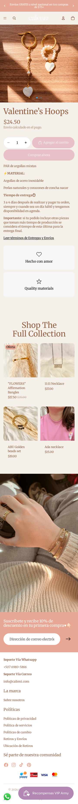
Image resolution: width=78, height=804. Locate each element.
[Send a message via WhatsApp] (7, 797)
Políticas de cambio (17, 732)
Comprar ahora (39, 155)
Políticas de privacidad (19, 718)
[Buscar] (14, 18)
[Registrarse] (68, 639)
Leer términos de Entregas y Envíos (28, 238)
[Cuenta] (63, 18)
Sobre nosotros (14, 700)
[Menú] (5, 18)
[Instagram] (13, 764)
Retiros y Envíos (15, 739)
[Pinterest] (29, 764)
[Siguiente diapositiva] (73, 6)
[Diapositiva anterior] (5, 6)
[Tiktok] (21, 764)
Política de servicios (17, 725)
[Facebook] (6, 764)
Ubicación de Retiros (18, 746)
